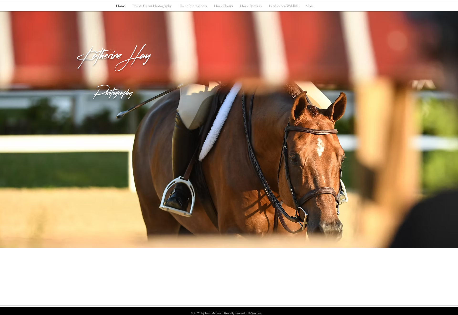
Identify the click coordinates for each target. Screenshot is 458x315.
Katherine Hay (114, 57)
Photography (114, 94)
